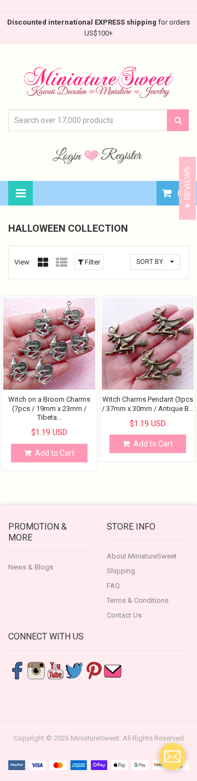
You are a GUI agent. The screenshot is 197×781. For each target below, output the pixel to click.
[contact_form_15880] (172, 756)
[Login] (68, 155)
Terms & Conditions (138, 600)
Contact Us (124, 615)
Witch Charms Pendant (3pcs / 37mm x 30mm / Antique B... (148, 403)
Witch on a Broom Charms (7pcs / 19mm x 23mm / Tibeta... (49, 408)
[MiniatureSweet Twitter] (74, 670)
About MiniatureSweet (142, 556)
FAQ (113, 586)
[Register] (121, 155)
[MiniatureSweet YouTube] (55, 670)
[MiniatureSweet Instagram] (36, 670)
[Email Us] (112, 670)
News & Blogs (30, 567)
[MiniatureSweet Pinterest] (93, 670)
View (22, 262)
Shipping (121, 571)
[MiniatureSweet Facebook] (17, 670)
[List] (61, 262)
